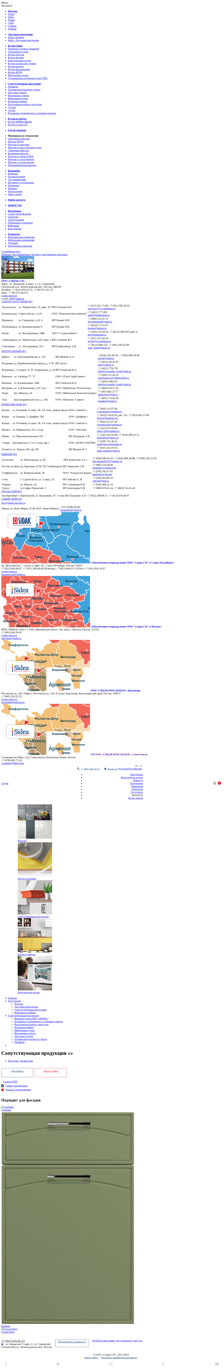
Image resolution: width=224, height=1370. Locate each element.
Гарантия (13, 216)
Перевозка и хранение (20, 222)
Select (11, 17)
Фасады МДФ (15, 141)
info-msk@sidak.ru (11, 638)
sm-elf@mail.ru (106, 358)
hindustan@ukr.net (102, 474)
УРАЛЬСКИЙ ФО (11, 491)
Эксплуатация (16, 219)
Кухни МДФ (15, 72)
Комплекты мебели (25, 1012)
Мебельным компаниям (21, 240)
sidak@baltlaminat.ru (99, 315)
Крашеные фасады (18, 153)
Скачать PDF (10, 1081)
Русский (123, 768)
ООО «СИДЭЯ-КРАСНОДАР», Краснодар (115, 690)
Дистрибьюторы (17, 179)
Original (12, 28)
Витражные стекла (18, 95)
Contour (12, 26)
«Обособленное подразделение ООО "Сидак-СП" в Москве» (126, 626)
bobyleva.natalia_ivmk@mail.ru (114, 371)
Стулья (12, 107)
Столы (11, 110)
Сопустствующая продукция (30, 1009)
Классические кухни (19, 60)
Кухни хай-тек (16, 54)
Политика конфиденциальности (119, 1357)
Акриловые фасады (19, 138)
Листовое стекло (17, 92)
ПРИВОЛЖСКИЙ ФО (14, 404)
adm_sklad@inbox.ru (99, 347)
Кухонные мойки (17, 101)
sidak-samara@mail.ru (108, 450)
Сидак (4, 783)
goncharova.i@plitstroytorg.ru (113, 378)
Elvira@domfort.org (107, 418)
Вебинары (13, 225)
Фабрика (13, 173)
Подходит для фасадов (20, 1061)
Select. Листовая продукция (23, 40)
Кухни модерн (16, 57)
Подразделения (16, 176)
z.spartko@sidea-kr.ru (12, 763)
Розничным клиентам (20, 246)
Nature (11, 20)
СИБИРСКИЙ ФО (11, 499)
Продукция (136, 774)
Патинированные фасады (22, 165)
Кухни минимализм (19, 69)
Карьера (12, 188)
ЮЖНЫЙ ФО (9, 454)
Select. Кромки (16, 37)
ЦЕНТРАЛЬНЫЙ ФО (13, 351)
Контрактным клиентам (21, 237)
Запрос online (50, 1071)
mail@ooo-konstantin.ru (109, 444)
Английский (135, 768)
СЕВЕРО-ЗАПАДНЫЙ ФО (16, 301)
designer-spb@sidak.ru (13, 574)
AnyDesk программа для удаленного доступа (117, 1340)
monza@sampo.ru (97, 328)
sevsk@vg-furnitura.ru (99, 341)
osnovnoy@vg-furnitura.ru (101, 308)
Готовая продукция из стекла (24, 89)
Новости (138, 780)
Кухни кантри (16, 66)
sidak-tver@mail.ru (108, 394)
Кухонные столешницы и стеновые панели (32, 113)
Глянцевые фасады (18, 150)
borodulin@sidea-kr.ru (13, 702)
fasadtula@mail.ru (107, 401)
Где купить (137, 792)
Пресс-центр (15, 194)
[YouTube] (217, 1364)
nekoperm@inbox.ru (107, 437)
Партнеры (13, 185)
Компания (137, 786)
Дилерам (13, 243)
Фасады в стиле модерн (21, 159)
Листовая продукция (26, 1006)
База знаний (14, 228)
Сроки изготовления (19, 214)
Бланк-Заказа (135, 798)
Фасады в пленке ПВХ (20, 156)
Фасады (18, 1003)
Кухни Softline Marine (20, 121)
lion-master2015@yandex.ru (107, 461)
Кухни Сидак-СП (17, 124)
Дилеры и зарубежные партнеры (49, 254)
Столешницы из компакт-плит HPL (28, 78)
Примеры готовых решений (23, 48)
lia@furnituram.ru (97, 334)
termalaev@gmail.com (104, 467)
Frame (11, 14)
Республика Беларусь (13, 503)
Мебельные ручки (18, 98)
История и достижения (21, 182)
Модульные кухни (18, 75)
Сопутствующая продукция (23, 1015)
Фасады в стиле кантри (21, 162)
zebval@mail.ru (100, 481)
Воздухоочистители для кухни (25, 104)
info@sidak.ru (16, 298)
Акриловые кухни (18, 51)
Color (11, 23)
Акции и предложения (18, 1089)
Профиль (13, 86)
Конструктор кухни (132, 777)
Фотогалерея (15, 191)
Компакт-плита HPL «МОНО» (31, 1018)
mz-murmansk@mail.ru (100, 321)
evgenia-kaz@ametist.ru (109, 411)
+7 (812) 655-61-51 (13, 1341)
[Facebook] (6, 1364)
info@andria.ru (106, 364)
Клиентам (137, 789)
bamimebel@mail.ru (70, 510)
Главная (12, 998)
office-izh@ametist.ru (108, 431)
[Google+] (164, 1364)
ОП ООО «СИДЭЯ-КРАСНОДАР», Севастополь (119, 754)
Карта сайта (91, 1357)
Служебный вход (10, 251)
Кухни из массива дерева (22, 63)
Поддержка (136, 783)
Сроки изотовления (16, 1085)
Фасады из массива (18, 144)
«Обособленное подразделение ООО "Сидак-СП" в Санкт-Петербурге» (132, 562)
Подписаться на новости (72, 1341)
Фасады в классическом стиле (24, 147)
